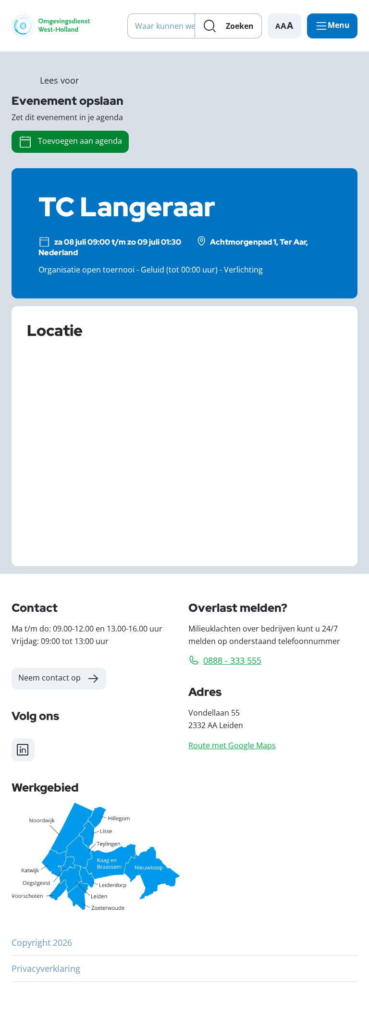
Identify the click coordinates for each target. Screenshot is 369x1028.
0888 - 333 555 (232, 660)
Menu (339, 25)
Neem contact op (49, 677)
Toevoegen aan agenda (80, 141)
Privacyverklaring (46, 968)
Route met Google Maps (232, 745)
